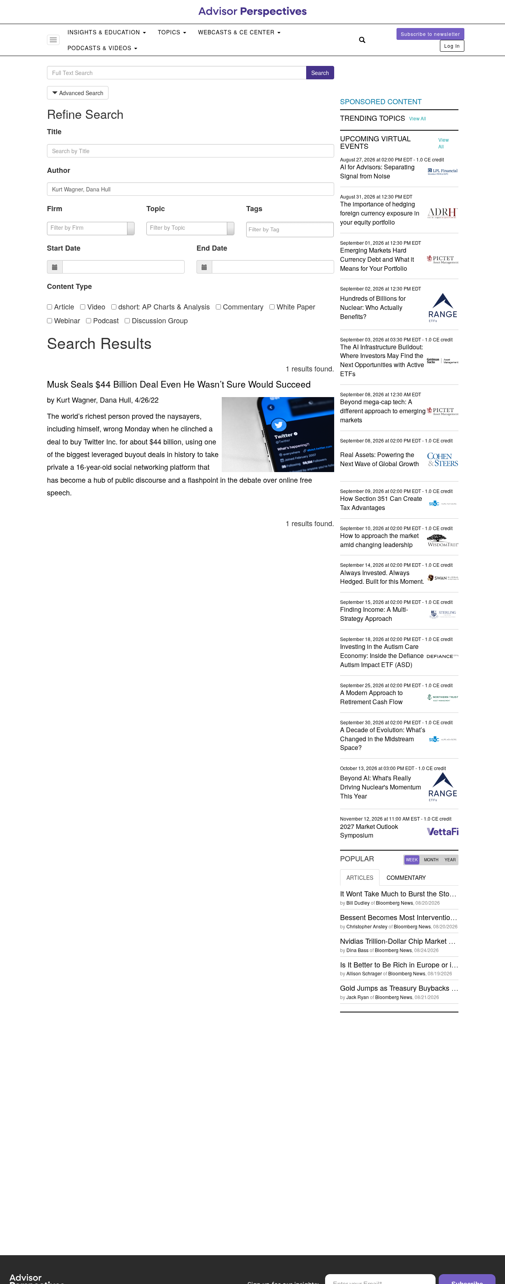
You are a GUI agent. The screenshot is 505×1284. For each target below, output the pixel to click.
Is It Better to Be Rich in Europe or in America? (413, 964)
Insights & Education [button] (104, 32)
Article (63, 306)
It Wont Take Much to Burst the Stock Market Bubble (422, 893)
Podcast (105, 320)
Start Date (63, 248)
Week (412, 859)
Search (320, 73)
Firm (54, 208)
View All (417, 118)
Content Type (69, 286)
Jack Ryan (357, 996)
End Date (211, 248)
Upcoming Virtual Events (375, 142)
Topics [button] (170, 32)
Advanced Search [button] (80, 93)
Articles (359, 877)
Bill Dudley (358, 902)
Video (95, 306)
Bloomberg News (394, 902)
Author (58, 170)
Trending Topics (372, 118)
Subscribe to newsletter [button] (430, 33)
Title (54, 131)
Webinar (66, 320)
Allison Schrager (364, 973)
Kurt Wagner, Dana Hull (93, 399)
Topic (155, 208)
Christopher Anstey (366, 926)
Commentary (242, 306)
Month (431, 859)
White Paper (295, 306)
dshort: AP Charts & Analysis (163, 306)
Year (450, 859)
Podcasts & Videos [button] (100, 48)
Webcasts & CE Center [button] (237, 32)
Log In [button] (452, 45)
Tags (254, 208)
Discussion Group (159, 320)
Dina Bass (357, 950)
